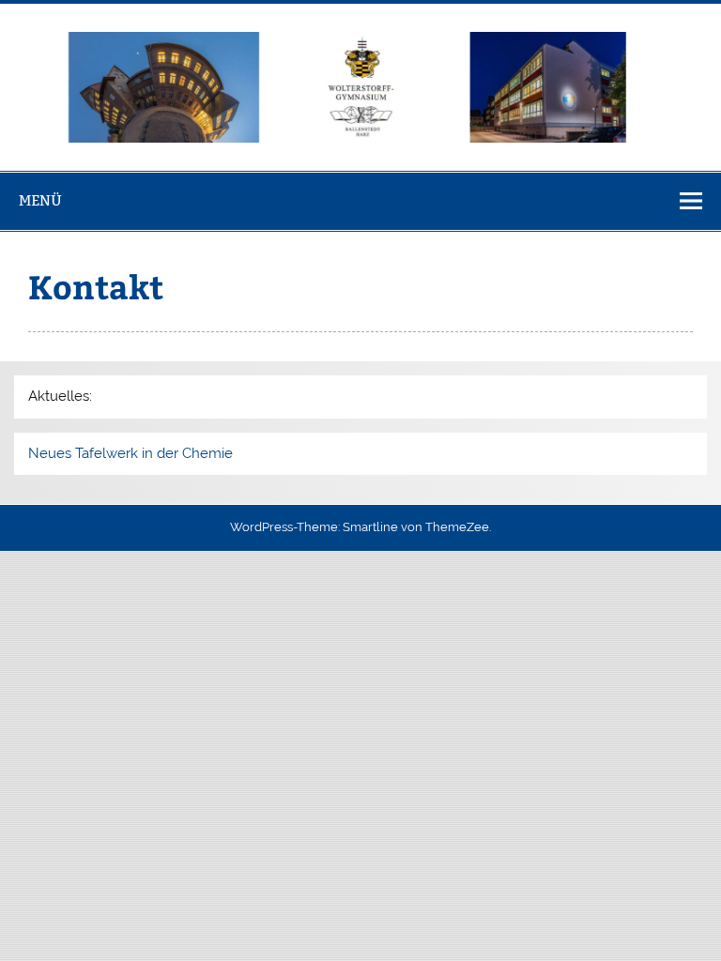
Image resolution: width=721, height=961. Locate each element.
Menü (40, 200)
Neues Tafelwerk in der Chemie (130, 453)
